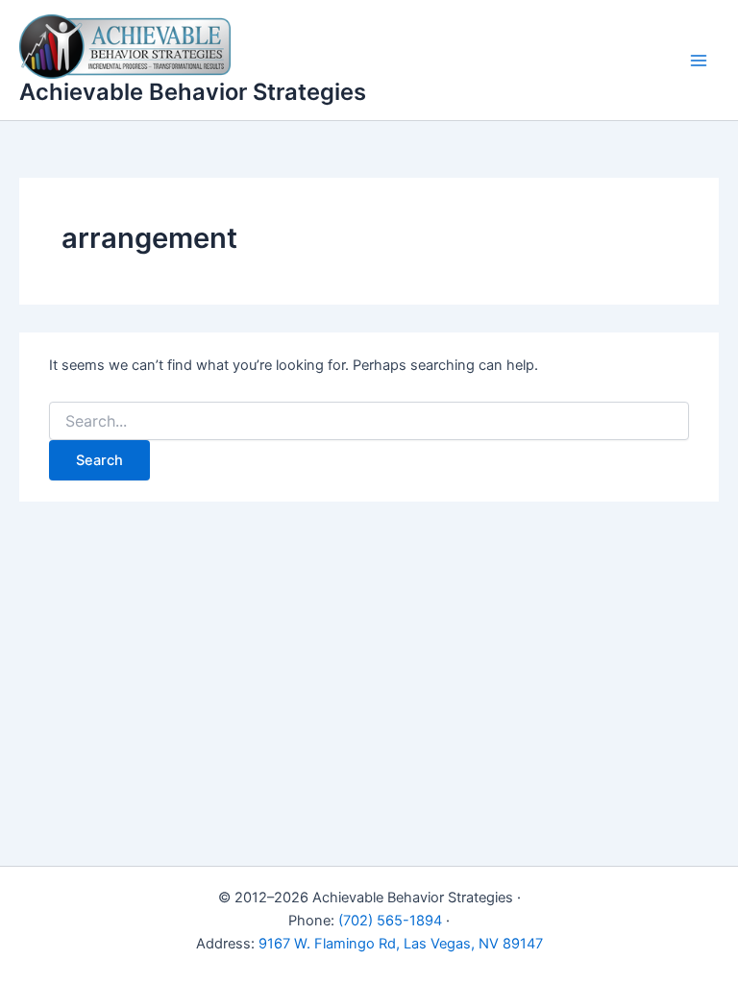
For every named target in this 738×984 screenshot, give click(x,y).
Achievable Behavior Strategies (192, 92)
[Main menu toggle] (698, 60)
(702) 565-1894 (390, 920)
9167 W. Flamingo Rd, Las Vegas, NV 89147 (400, 943)
